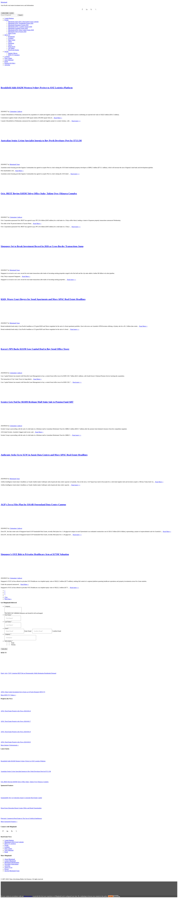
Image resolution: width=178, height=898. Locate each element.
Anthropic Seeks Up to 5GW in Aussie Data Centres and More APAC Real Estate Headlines (44, 455)
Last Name (8, 621)
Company (7, 606)
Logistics (7, 847)
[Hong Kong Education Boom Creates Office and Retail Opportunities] (5, 806)
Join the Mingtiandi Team (11, 871)
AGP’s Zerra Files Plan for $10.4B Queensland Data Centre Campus (33, 504)
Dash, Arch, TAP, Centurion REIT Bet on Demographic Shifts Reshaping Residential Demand (28, 673)
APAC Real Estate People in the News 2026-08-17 (16, 721)
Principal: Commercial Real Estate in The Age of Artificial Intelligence (21, 818)
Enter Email (27, 631)
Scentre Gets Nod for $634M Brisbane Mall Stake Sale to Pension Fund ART (37, 402)
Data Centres (8, 848)
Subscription (8, 641)
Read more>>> (76, 121)
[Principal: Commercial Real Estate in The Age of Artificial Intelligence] (5, 817)
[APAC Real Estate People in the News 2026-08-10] (5, 730)
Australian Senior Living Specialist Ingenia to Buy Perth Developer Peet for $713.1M (41, 140)
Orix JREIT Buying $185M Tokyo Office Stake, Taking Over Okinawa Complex (39, 193)
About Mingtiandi (9, 859)
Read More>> (58, 118)
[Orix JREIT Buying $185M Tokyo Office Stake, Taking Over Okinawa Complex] (5, 780)
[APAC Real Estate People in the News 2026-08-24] (5, 709)
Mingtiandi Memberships (11, 862)
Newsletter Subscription (11, 864)
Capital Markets (9, 840)
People (6, 845)
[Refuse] (119, 896)
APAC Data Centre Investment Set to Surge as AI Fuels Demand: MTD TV (23, 692)
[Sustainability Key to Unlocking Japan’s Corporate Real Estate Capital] (5, 796)
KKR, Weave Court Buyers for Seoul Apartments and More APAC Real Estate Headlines (43, 299)
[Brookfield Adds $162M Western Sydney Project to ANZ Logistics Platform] (5, 759)
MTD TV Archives (10, 843)
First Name (8, 615)
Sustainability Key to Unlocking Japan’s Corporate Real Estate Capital (21, 798)
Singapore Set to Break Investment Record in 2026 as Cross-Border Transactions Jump (42, 246)
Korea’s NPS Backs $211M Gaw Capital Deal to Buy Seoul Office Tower (35, 349)
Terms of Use (8, 867)
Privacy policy (28, 896)
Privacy (6, 869)
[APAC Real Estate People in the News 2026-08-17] (5, 720)
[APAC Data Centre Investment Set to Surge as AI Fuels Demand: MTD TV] (17, 690)
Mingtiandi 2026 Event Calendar (14, 842)
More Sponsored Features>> (9, 821)
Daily (12, 643)
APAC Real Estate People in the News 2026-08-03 (16, 742)
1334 (5, 597)
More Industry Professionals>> (10, 745)
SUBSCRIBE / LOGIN (7, 13)
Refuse (116, 896)
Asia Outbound (8, 850)
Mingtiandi (4, 2)
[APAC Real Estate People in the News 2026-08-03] (5, 740)
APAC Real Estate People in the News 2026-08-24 (16, 711)
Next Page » (8, 599)
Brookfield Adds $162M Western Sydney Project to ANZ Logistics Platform (37, 87)
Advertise (7, 866)
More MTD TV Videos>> (8, 695)
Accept (111, 896)
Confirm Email (56, 631)
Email (6, 628)
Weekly (13, 645)
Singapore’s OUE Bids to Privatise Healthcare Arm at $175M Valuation (35, 554)
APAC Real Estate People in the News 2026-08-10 (16, 732)
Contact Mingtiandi (10, 861)
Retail (6, 852)
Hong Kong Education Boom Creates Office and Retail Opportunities (21, 808)
